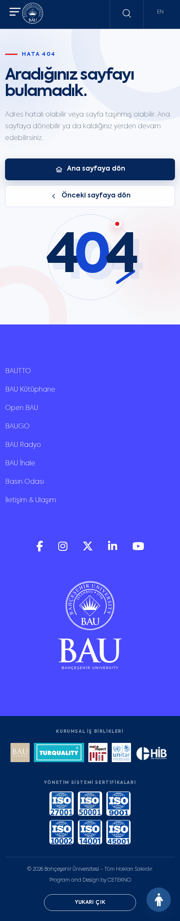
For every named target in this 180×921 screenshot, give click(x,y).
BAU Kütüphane (30, 390)
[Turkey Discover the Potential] (59, 753)
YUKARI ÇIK (90, 902)
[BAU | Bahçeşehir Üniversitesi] (33, 14)
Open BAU (21, 408)
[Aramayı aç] (127, 13)
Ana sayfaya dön (96, 169)
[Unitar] (121, 753)
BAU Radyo (23, 445)
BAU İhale (20, 463)
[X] (88, 549)
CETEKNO (119, 880)
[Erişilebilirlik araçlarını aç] (159, 899)
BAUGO (17, 426)
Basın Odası (24, 482)
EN (160, 12)
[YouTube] (138, 549)
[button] (15, 13)
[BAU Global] (20, 753)
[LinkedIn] (113, 549)
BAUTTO (18, 371)
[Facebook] (40, 549)
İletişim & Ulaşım (30, 500)
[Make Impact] (98, 753)
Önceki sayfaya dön (96, 195)
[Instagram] (63, 549)
